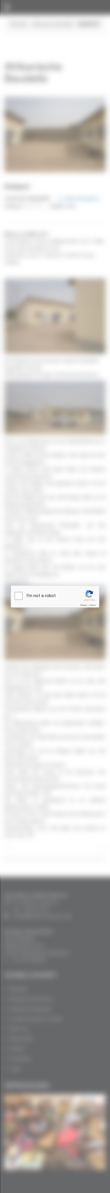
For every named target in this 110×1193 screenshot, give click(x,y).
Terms (92, 605)
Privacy (83, 605)
